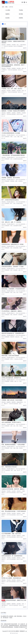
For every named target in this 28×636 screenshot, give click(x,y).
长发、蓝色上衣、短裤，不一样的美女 (11, 222)
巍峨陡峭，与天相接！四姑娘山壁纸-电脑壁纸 (13, 111)
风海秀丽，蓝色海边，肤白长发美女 (11, 177)
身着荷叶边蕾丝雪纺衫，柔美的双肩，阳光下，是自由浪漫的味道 (14, 65)
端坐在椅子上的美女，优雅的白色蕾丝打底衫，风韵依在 (14, 42)
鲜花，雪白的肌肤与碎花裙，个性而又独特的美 (14, 511)
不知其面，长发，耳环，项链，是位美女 (12, 88)
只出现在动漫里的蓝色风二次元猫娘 (11, 133)
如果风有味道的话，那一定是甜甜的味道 (12, 556)
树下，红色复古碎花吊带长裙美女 (10, 200)
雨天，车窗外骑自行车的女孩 (9, 467)
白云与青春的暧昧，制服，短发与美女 (11, 533)
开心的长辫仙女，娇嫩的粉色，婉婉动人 (12, 311)
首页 (3, 7)
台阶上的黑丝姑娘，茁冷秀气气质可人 (11, 422)
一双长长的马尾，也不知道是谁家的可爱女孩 (13, 155)
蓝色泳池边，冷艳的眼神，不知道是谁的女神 (13, 289)
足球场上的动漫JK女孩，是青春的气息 (11, 378)
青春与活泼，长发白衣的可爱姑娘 (10, 355)
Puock (16, 633)
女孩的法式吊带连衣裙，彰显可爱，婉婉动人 (13, 489)
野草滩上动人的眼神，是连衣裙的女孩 (11, 578)
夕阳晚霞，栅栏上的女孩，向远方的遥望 (12, 400)
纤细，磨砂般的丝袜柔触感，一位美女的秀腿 (13, 444)
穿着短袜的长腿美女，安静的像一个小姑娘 (12, 266)
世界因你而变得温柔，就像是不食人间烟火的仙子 (14, 601)
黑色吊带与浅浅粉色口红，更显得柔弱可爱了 (13, 333)
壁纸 (6, 7)
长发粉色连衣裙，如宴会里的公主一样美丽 (12, 244)
